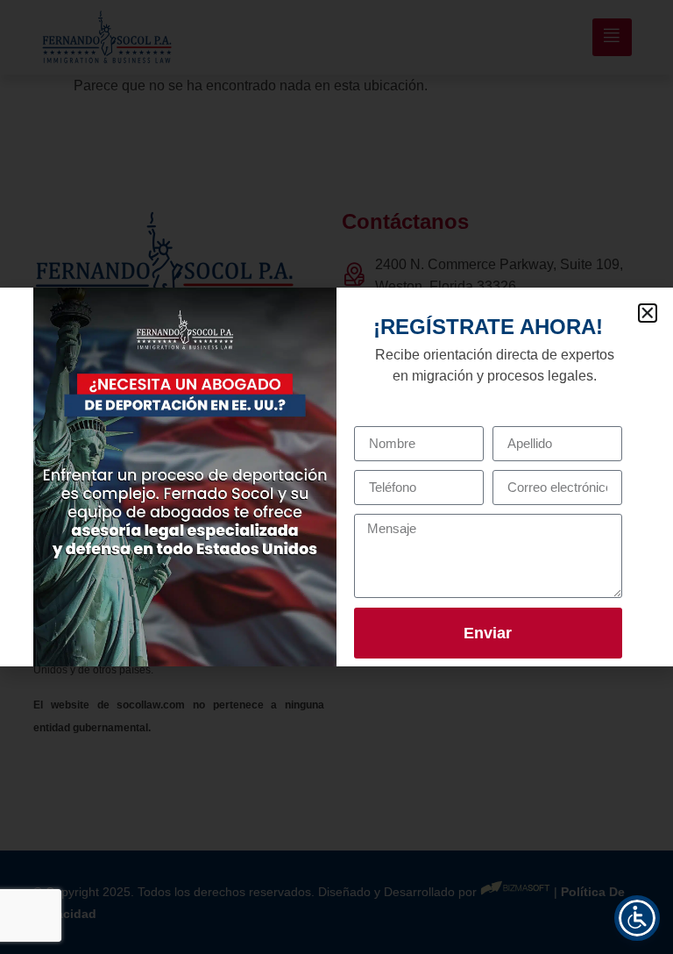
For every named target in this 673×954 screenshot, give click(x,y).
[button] (647, 313)
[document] (336, 477)
